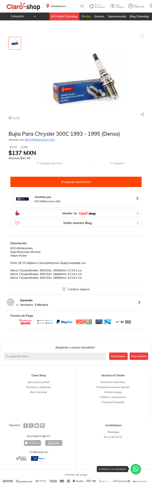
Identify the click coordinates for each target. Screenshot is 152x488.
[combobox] (79, 6)
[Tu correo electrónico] (55, 356)
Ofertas (86, 16)
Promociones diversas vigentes (113, 387)
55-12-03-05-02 (113, 437)
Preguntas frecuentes (113, 402)
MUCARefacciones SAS (40, 139)
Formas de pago (113, 392)
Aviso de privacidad (38, 382)
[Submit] (83, 6)
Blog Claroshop (139, 16)
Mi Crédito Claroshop (64, 16)
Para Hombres (138, 356)
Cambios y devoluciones (113, 397)
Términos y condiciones (38, 387)
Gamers (99, 16)
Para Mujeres (118, 356)
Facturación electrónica (112, 382)
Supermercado (117, 16)
